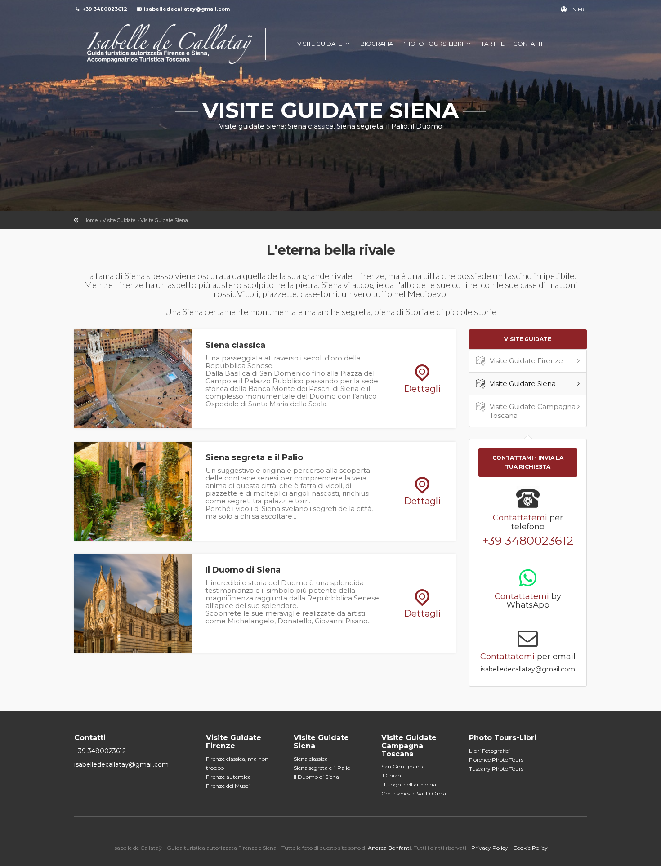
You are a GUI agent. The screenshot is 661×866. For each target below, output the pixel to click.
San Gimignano (402, 766)
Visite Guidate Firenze (526, 360)
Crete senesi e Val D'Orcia (413, 793)
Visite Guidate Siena (164, 220)
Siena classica (311, 758)
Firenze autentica (228, 776)
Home (90, 220)
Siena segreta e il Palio (322, 767)
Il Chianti (393, 775)
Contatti (90, 737)
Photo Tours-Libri (502, 737)
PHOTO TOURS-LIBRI (433, 43)
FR (581, 9)
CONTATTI (527, 43)
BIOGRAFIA (376, 43)
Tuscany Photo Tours (496, 768)
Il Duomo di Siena (316, 776)
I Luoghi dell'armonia (408, 784)
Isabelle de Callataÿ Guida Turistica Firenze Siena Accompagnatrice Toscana (170, 44)
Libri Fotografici (489, 750)
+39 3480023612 (527, 540)
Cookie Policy (530, 847)
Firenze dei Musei (228, 785)
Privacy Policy (489, 847)
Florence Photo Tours (496, 759)
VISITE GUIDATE (320, 43)
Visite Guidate (119, 220)
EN (572, 9)
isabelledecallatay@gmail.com (187, 9)
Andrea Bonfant (389, 847)
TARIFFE (493, 43)
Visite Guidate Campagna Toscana (533, 411)
